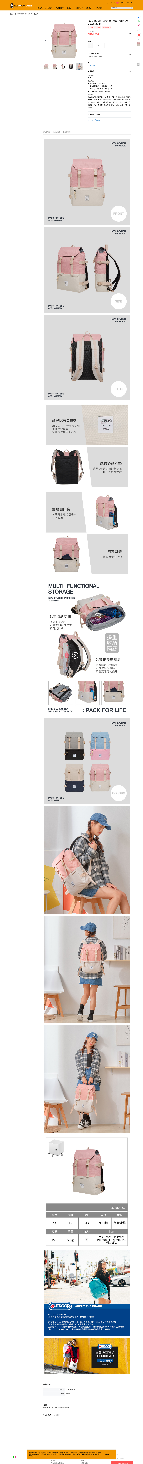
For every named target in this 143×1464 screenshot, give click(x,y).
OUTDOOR (91, 66)
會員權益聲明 (84, 1463)
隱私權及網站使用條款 (57, 1463)
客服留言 (83, 1460)
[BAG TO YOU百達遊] (21, 5)
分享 (91, 120)
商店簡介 (53, 1460)
